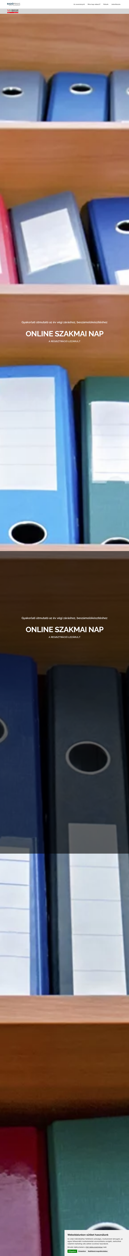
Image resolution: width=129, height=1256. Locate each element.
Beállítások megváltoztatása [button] (97, 1251)
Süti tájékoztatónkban (94, 1247)
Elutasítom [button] (82, 1251)
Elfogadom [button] (72, 1251)
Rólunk (105, 4)
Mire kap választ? (94, 4)
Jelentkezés (115, 4)
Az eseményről (79, 4)
